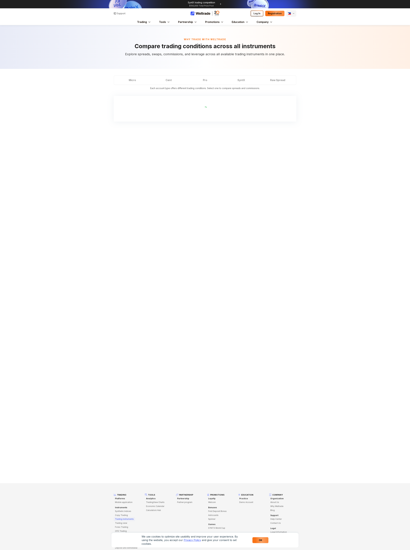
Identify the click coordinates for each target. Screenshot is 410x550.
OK (260, 540)
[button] (291, 13)
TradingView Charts (155, 502)
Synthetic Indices (123, 511)
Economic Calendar (155, 506)
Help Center (276, 519)
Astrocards (213, 515)
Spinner (211, 519)
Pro (205, 80)
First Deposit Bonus (217, 511)
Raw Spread (277, 80)
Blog (272, 510)
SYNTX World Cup (216, 528)
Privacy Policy (192, 540)
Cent (169, 80)
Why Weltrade (276, 506)
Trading (142, 22)
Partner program (184, 502)
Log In (257, 13)
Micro (132, 80)
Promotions (212, 22)
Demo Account (246, 502)
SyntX (241, 80)
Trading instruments (124, 519)
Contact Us (275, 523)
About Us (274, 502)
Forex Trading (121, 527)
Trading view (121, 523)
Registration (275, 13)
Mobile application (123, 502)
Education (238, 22)
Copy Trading (121, 515)
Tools (162, 22)
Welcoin (212, 502)
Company (263, 22)
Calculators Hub (153, 510)
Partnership (185, 22)
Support (121, 13)
